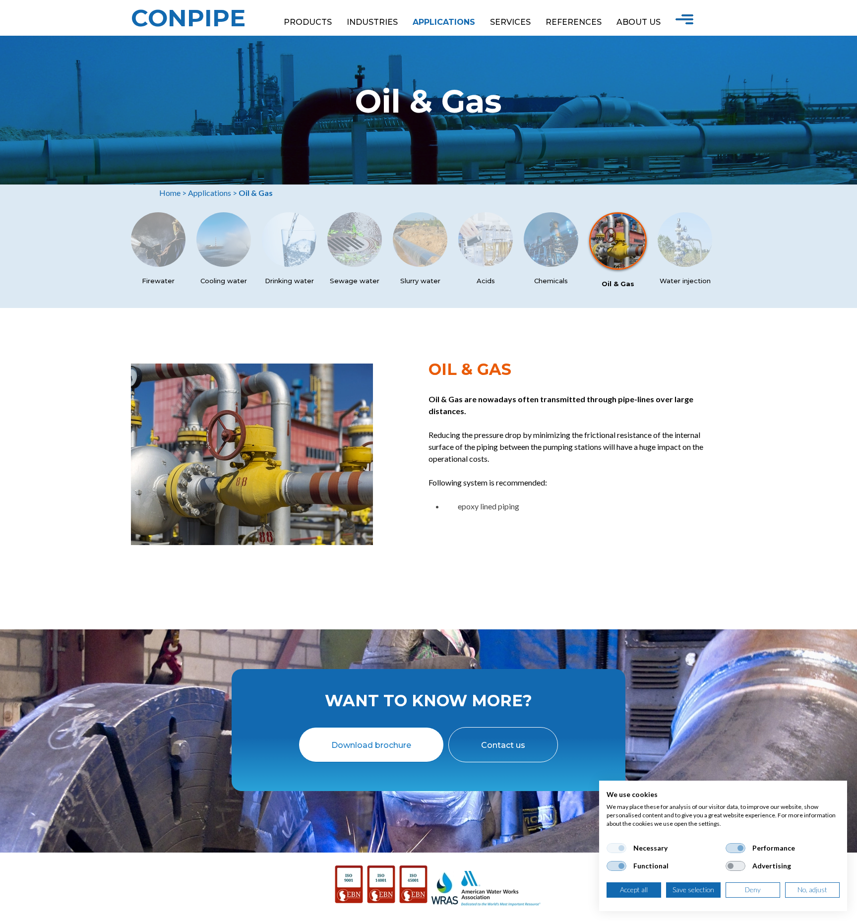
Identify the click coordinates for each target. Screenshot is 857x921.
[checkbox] (616, 848)
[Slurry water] (420, 263)
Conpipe (188, 17)
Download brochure (371, 745)
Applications (444, 22)
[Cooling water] (223, 263)
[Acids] (485, 263)
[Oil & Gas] (618, 266)
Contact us (503, 745)
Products (308, 22)
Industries (372, 22)
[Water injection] (685, 263)
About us (638, 22)
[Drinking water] (289, 263)
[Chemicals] (551, 263)
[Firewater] (158, 263)
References (574, 22)
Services (510, 22)
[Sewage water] (354, 263)
